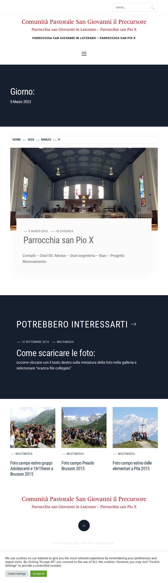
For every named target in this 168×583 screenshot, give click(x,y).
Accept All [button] (38, 573)
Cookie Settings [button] (17, 573)
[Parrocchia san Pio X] (84, 189)
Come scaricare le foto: (55, 353)
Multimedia (65, 341)
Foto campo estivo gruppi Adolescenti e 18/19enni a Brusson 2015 (31, 468)
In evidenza (64, 231)
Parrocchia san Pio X (58, 240)
